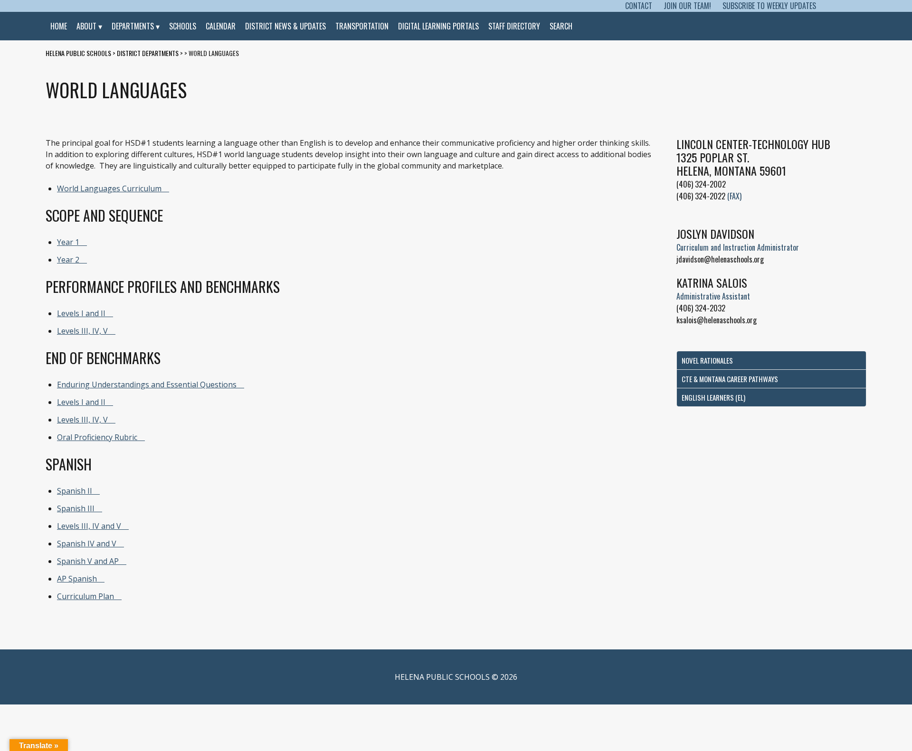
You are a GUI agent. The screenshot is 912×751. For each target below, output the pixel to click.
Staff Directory (514, 26)
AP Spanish (77, 578)
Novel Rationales (707, 360)
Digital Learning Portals (438, 26)
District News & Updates (285, 26)
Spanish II (74, 491)
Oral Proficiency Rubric (97, 437)
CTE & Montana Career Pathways (730, 379)
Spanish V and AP (88, 561)
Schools (182, 26)
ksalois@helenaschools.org (716, 320)
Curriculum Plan (85, 596)
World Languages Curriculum (109, 188)
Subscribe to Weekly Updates (769, 5)
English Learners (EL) (713, 397)
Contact (638, 5)
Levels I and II (81, 313)
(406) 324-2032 (700, 308)
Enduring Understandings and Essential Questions (147, 384)
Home (58, 26)
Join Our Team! (687, 5)
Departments (133, 26)
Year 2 (68, 259)
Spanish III (76, 508)
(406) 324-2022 (700, 196)
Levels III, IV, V (82, 331)
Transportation (362, 26)
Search (561, 26)
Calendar (221, 26)
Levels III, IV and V (89, 526)
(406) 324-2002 (701, 184)
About (86, 26)
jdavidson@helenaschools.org (720, 259)
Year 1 (68, 242)
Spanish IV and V (86, 543)
